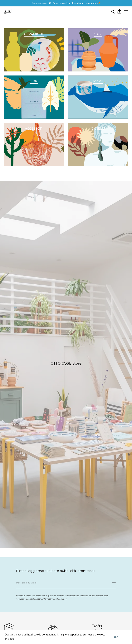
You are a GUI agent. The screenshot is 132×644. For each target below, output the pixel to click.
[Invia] (114, 583)
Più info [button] (9, 639)
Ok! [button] (116, 637)
